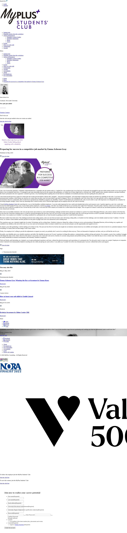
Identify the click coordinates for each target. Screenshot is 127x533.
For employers (7, 346)
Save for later (5, 156)
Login (5, 4)
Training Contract (5, 112)
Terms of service (19, 524)
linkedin (7, 324)
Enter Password (30, 515)
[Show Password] (24, 515)
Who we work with (8, 45)
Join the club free (4, 477)
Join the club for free (5, 121)
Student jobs (6, 32)
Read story (3, 284)
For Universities (7, 75)
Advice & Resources (9, 35)
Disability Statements (12, 38)
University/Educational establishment (21, 506)
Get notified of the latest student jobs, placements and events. (26, 521)
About (5, 72)
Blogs (8, 40)
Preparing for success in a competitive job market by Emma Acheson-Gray (23, 81)
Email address (14, 503)
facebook (6, 323)
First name (13, 496)
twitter (6, 321)
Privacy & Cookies (8, 352)
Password (13, 513)
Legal (5, 350)
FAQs (8, 42)
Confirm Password (13, 516)
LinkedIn (7, 340)
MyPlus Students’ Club (10, 204)
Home (5, 78)
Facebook (7, 338)
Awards (5, 48)
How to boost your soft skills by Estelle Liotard (16, 296)
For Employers (7, 74)
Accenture (47, 205)
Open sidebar (4, 84)
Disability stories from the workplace (13, 34)
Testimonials (6, 46)
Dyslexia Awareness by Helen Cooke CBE (14, 312)
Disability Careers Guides (14, 37)
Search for (3, 1)
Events (5, 43)
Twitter (7, 341)
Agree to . (20, 524)
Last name (13, 499)
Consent (10, 519)
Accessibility (6, 71)
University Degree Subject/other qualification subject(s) (26, 510)
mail (7, 326)
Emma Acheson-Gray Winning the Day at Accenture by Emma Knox (24, 280)
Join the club (3, 335)
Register (5, 5)
